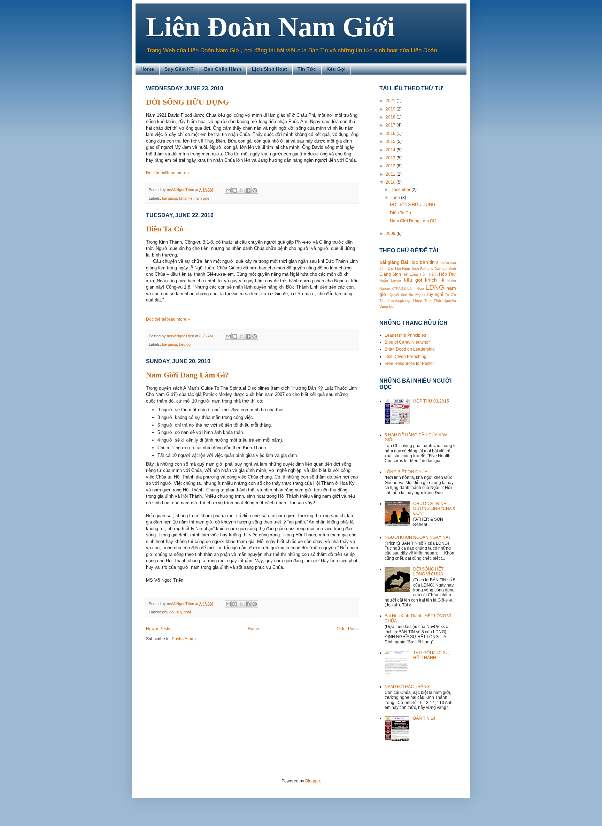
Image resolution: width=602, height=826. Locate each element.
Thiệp (417, 300)
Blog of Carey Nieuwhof (407, 342)
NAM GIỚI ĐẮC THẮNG (407, 686)
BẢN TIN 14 (424, 718)
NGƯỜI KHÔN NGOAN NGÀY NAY (418, 537)
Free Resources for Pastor (409, 363)
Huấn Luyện (390, 280)
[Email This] (228, 190)
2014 (391, 149)
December (401, 189)
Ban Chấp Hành (222, 69)
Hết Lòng (410, 274)
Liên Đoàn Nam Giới (270, 27)
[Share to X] (241, 190)
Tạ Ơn (450, 295)
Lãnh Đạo (415, 288)
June (396, 197)
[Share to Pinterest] (254, 190)
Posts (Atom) (184, 638)
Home (147, 69)
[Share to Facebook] (248, 190)
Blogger (312, 781)
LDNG (434, 287)
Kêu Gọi (336, 69)
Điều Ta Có (164, 228)
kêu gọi (185, 344)
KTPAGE (399, 288)
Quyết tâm (398, 295)
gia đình (449, 268)
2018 (391, 117)
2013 (391, 157)
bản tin (427, 262)
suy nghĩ (183, 612)
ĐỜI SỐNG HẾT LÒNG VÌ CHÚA (428, 571)
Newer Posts (158, 628)
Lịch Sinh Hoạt (269, 69)
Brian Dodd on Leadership (410, 349)
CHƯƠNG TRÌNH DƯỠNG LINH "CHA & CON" (434, 508)
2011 (391, 174)
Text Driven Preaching (405, 356)
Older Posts (347, 628)
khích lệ (185, 198)
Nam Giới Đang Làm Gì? (187, 374)
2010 (391, 182)
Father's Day (430, 268)
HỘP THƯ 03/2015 (431, 401)
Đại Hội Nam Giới (403, 268)
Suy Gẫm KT (179, 69)
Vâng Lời (386, 306)
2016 (391, 133)
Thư (427, 301)
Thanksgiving (398, 300)
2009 (391, 233)
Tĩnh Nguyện (445, 301)
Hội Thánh (429, 274)
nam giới (201, 198)
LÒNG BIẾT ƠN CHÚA (406, 471)
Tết (382, 301)
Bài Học (409, 262)
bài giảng (169, 198)
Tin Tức (307, 69)
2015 (391, 141)
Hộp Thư (447, 274)
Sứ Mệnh (417, 294)
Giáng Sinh (390, 274)
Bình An (442, 263)
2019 (391, 109)
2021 (391, 100)
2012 (391, 165)
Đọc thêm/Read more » (168, 172)
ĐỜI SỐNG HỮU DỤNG (187, 102)
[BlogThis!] (234, 190)
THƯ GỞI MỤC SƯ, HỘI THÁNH (431, 655)
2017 (391, 125)
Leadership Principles (405, 335)
